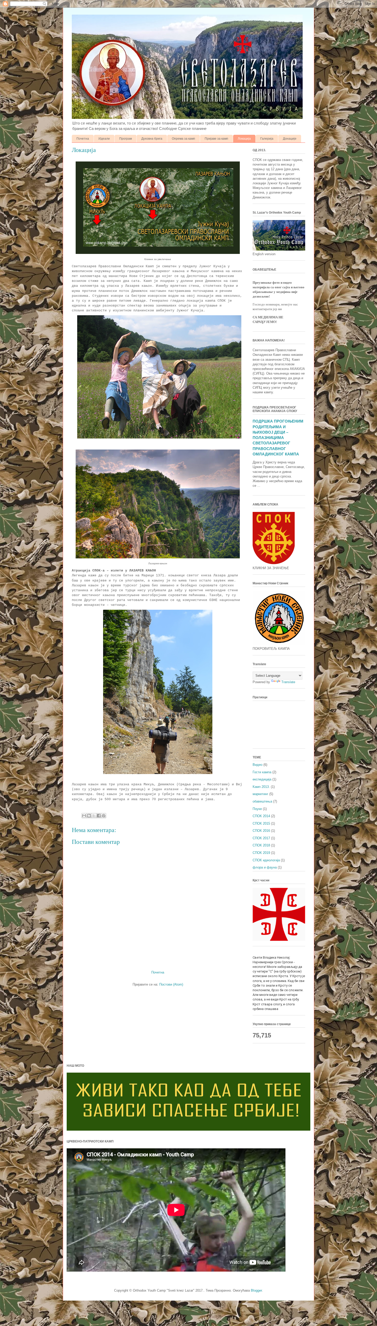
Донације (289, 138)
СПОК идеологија (266, 860)
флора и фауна (265, 867)
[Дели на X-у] (93, 815)
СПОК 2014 (261, 816)
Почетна (82, 138)
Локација (244, 138)
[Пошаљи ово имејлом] (84, 815)
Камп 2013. (261, 787)
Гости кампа (262, 772)
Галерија (266, 138)
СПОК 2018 (261, 845)
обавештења (262, 801)
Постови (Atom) (171, 984)
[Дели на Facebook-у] (98, 815)
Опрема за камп (183, 138)
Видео (257, 765)
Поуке (257, 809)
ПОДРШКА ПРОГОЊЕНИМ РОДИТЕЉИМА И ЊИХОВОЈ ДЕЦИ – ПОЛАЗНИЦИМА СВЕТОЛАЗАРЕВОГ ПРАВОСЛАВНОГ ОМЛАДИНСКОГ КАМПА (278, 437)
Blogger (256, 1290)
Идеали (104, 138)
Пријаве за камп (216, 138)
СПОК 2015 (261, 823)
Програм (125, 138)
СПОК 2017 (261, 838)
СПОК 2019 (261, 853)
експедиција (262, 779)
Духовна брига (151, 138)
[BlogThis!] (89, 815)
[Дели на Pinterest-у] (103, 815)
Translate (288, 682)
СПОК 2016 (261, 831)
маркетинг (260, 794)
